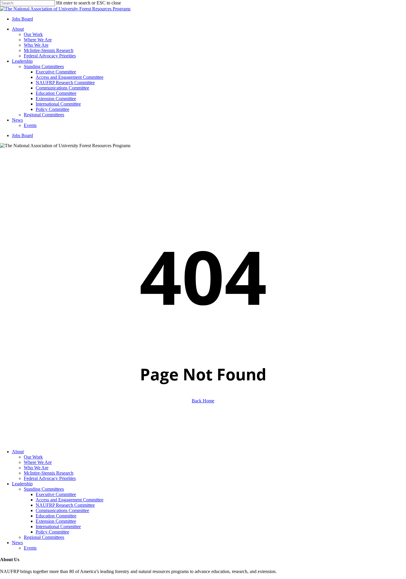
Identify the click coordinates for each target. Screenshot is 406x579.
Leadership (22, 483)
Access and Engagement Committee (69, 499)
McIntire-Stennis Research (48, 473)
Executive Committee (56, 494)
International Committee (58, 526)
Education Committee (56, 515)
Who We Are (36, 467)
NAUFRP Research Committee (65, 505)
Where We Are (38, 462)
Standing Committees (44, 489)
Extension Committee (56, 521)
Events (30, 547)
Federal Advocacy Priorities (50, 478)
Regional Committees (44, 537)
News (17, 542)
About (18, 451)
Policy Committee (52, 531)
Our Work (33, 456)
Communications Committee (62, 510)
